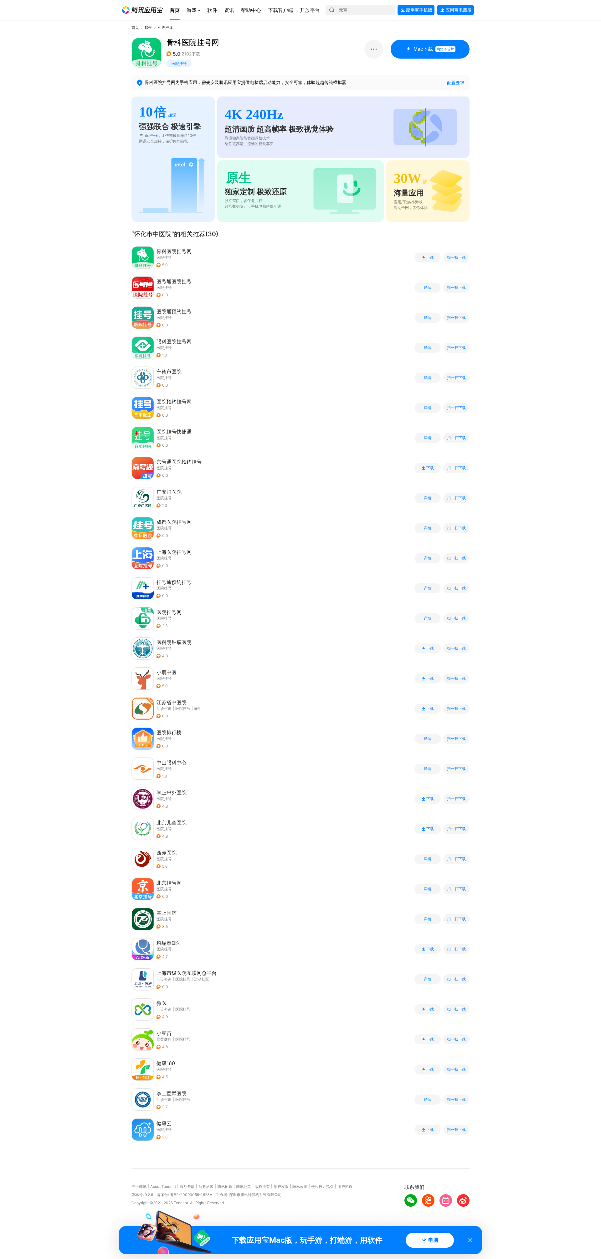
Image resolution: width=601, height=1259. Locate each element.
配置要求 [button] (456, 82)
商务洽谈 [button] (205, 1186)
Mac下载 (434, 49)
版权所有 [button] (262, 1186)
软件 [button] (148, 27)
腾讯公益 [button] (243, 1186)
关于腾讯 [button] (138, 1186)
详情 (427, 287)
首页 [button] (135, 27)
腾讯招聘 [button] (224, 1186)
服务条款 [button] (187, 1186)
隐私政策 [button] (299, 1186)
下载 (430, 257)
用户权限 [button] (281, 1186)
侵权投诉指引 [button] (322, 1186)
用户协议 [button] (344, 1186)
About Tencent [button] (163, 1186)
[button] (142, 10)
